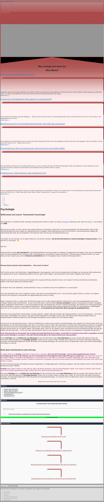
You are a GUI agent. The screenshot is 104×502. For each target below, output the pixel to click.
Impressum (7, 500)
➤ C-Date (49, 20)
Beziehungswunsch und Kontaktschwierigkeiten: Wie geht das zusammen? (33, 123)
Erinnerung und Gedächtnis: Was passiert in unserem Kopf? (26, 99)
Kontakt (6, 495)
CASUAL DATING (48, 16)
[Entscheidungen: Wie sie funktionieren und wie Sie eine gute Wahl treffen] (13, 164)
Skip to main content (7, 1)
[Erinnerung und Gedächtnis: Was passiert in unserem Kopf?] (13, 115)
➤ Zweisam (31, 17)
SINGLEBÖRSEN (30, 16)
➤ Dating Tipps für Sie (93, 19)
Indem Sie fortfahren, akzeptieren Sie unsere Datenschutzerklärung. (29, 414)
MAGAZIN (87, 16)
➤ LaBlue (31, 22)
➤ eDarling (13, 20)
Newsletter (7, 492)
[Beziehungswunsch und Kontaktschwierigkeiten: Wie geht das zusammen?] (13, 139)
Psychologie (7, 394)
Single (90, 222)
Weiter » (6, 205)
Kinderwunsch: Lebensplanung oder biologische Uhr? (23, 173)
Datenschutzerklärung (10, 498)
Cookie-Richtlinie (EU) (11, 496)
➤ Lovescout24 (32, 20)
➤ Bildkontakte (32, 19)
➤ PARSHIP (13, 19)
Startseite (4, 486)
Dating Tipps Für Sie (10, 391)
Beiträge (6, 229)
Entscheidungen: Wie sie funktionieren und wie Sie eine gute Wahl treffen (33, 148)
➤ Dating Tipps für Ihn (93, 17)
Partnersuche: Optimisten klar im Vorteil (18, 74)
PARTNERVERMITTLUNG (14, 16)
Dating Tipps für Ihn (10, 389)
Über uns (6, 493)
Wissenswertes (8, 396)
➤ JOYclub (49, 17)
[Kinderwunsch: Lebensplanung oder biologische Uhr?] (13, 189)
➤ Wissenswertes (92, 20)
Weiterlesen (5, 95)
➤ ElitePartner (14, 17)
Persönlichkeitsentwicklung (12, 392)
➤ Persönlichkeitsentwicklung (72, 17)
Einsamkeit (65, 222)
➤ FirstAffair (49, 19)
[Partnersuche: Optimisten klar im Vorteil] (13, 90)
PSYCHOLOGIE (65, 16)
